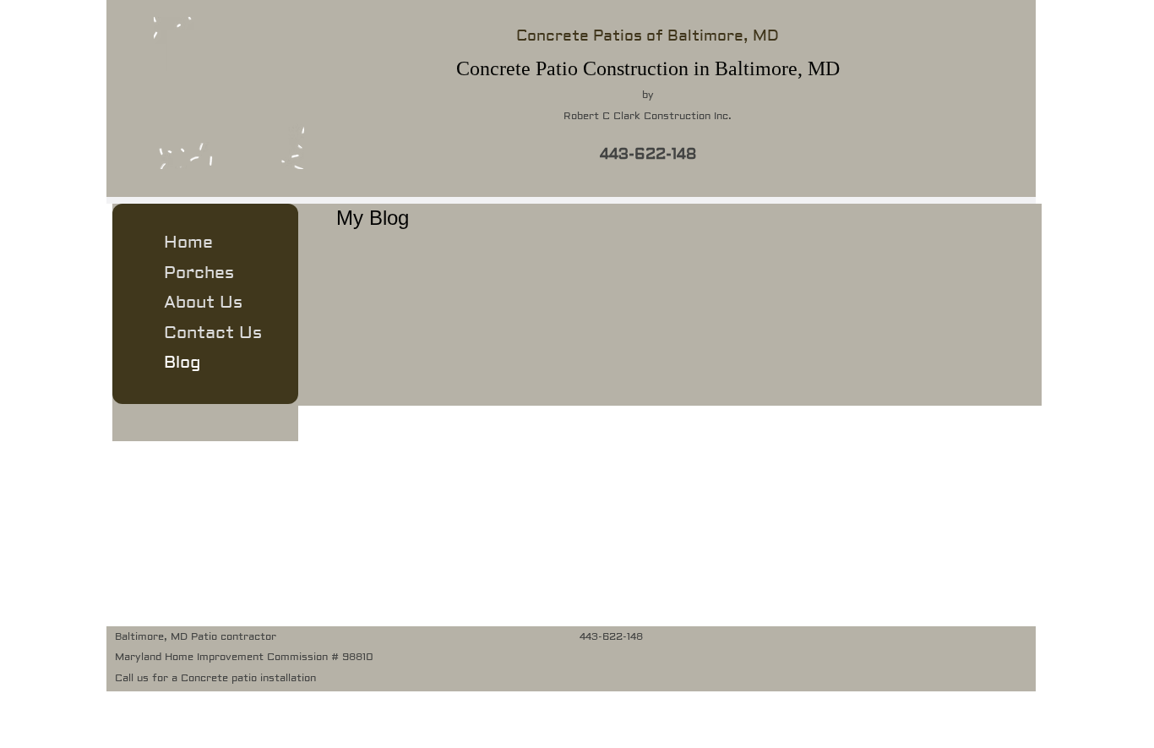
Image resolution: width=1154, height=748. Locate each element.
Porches (199, 272)
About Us (203, 302)
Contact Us (213, 332)
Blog (182, 362)
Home (188, 242)
